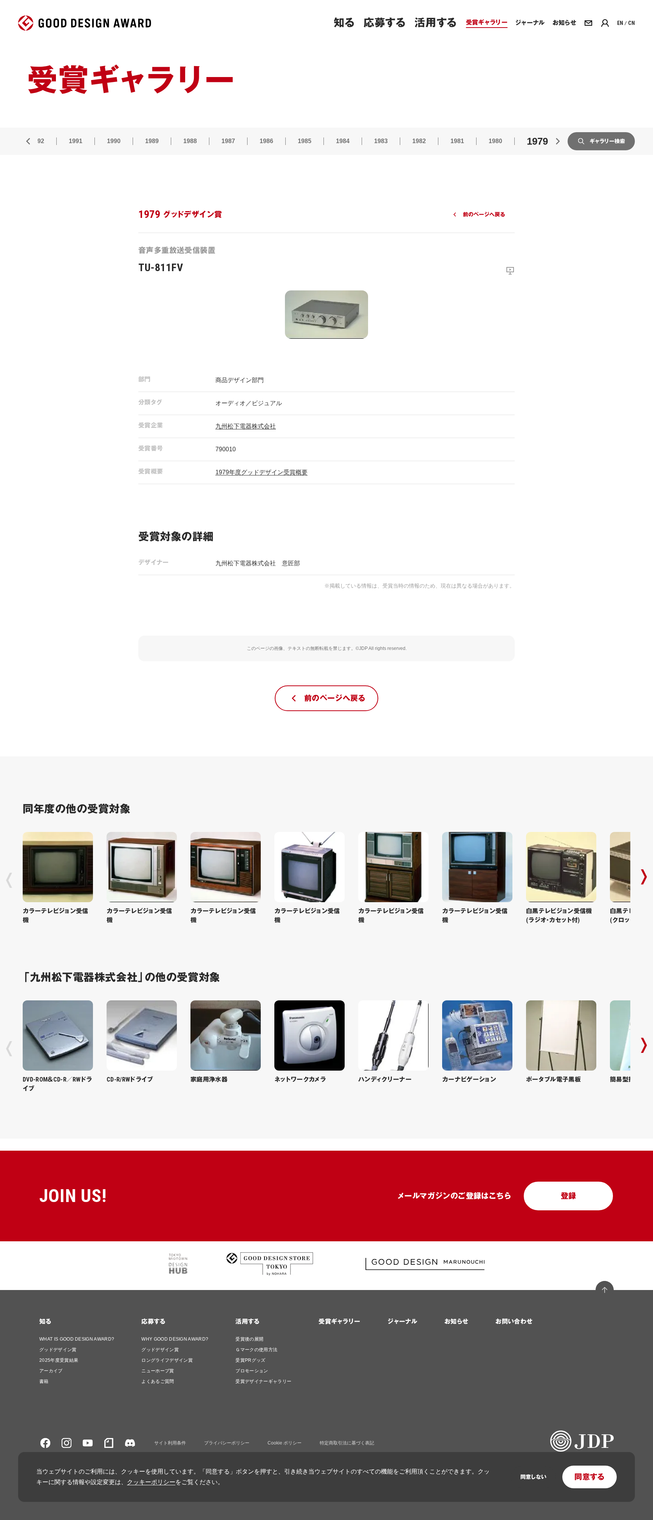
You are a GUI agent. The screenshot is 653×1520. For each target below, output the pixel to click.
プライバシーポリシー (226, 1443)
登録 (568, 1196)
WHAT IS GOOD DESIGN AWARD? (76, 1339)
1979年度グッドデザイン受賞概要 (261, 472)
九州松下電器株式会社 (245, 426)
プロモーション (251, 1370)
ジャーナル (402, 1321)
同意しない (533, 1477)
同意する (589, 1476)
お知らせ (456, 1321)
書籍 (44, 1381)
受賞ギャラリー (339, 1321)
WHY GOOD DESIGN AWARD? (174, 1339)
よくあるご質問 (157, 1381)
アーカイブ (51, 1370)
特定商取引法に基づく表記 (347, 1443)
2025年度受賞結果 (58, 1360)
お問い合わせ (513, 1321)
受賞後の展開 (249, 1339)
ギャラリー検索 (607, 141)
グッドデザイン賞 (58, 1349)
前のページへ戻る (484, 214)
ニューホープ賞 (157, 1370)
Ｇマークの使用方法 (256, 1349)
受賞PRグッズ (250, 1360)
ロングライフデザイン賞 (167, 1360)
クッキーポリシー (151, 1482)
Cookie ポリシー (285, 1443)
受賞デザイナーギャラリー (263, 1381)
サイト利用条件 (170, 1443)
